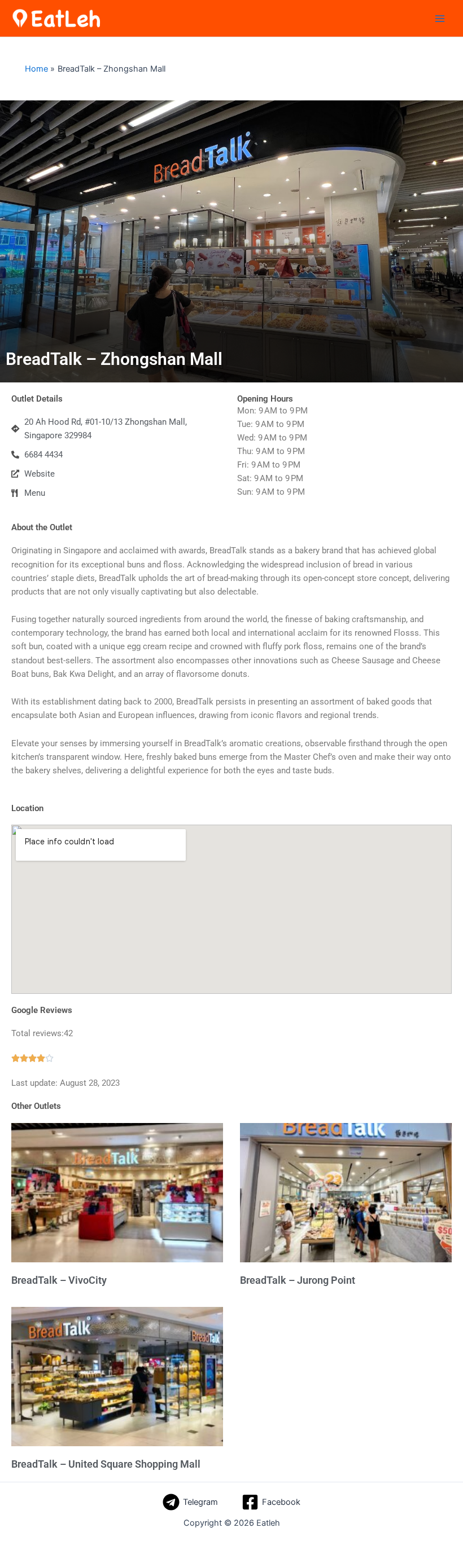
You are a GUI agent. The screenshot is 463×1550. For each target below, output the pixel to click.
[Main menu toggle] (440, 18)
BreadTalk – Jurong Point (297, 1280)
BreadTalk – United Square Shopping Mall (105, 1464)
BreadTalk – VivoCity (59, 1280)
